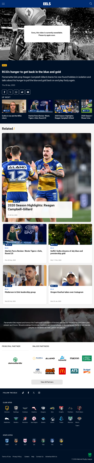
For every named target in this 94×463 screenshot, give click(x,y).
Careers (26, 457)
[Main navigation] (3, 3)
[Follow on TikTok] (23, 392)
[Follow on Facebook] (28, 392)
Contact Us (39, 457)
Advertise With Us (51, 457)
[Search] (90, 3)
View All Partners (47, 382)
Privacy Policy (17, 457)
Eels (4, 65)
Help (32, 457)
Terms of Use (6, 457)
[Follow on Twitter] (34, 392)
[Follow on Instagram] (39, 392)
